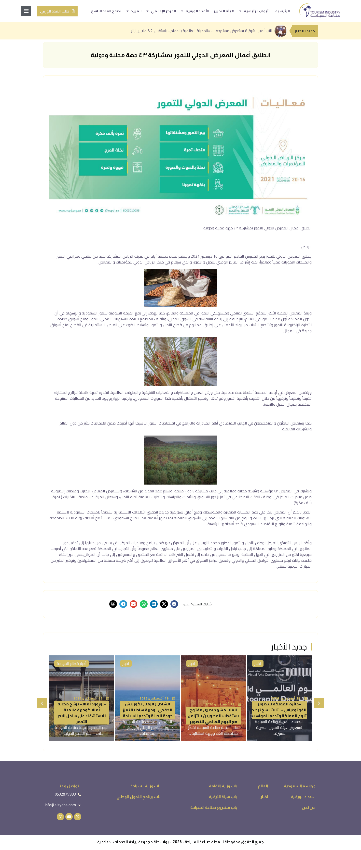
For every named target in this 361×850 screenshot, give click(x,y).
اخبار (257, 663)
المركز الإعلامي (163, 11)
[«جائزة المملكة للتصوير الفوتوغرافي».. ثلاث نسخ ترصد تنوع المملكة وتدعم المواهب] (279, 698)
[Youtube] (69, 816)
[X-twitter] (77, 816)
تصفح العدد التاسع (106, 11)
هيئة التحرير (224, 11)
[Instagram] (60, 816)
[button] (174, 604)
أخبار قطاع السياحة (71, 663)
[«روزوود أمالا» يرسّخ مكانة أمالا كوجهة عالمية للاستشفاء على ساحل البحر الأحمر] (81, 698)
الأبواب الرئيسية (257, 11)
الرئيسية (282, 11)
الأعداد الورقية (197, 11)
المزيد (136, 11)
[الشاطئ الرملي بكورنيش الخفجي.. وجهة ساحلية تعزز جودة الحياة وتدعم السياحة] (147, 698)
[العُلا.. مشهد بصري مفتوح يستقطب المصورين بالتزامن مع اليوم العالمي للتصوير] (213, 698)
